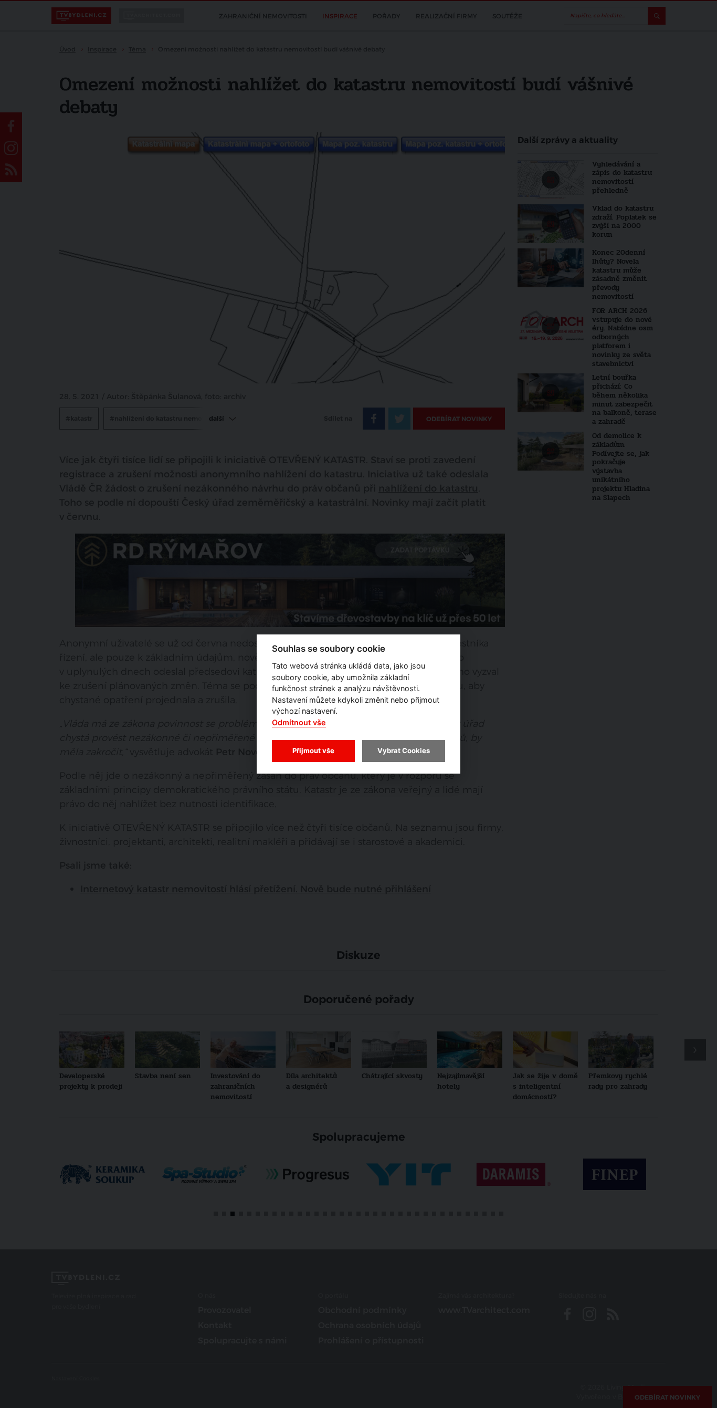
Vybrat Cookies (403, 750)
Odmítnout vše (299, 722)
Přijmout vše (313, 750)
